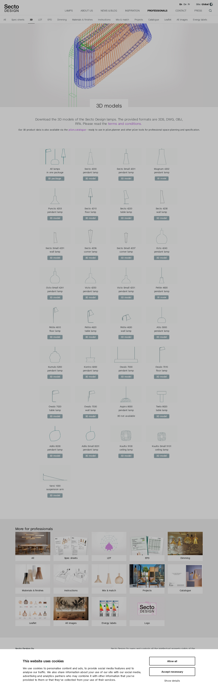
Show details (172, 680)
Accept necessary (172, 671)
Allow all (172, 661)
